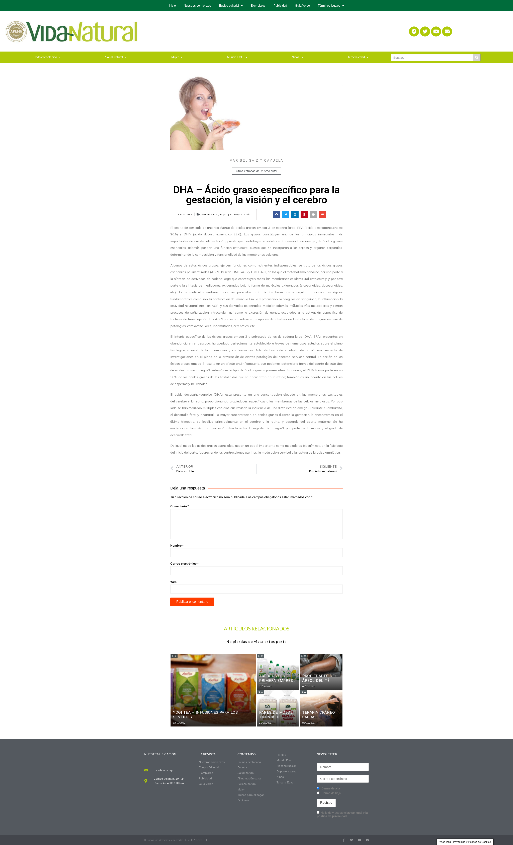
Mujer (175, 57)
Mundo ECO (235, 57)
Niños (295, 57)
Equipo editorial (229, 5)
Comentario (179, 506)
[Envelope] (447, 31)
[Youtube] (436, 31)
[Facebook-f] (343, 840)
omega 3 (237, 214)
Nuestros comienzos (197, 5)
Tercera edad (356, 57)
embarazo (212, 214)
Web (173, 582)
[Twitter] (425, 31)
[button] (276, 214)
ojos (229, 214)
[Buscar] (476, 57)
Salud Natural (114, 57)
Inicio (172, 5)
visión (247, 214)
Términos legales (329, 5)
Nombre (177, 545)
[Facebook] (414, 31)
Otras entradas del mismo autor (256, 171)
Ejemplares (258, 5)
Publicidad (280, 5)
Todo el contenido (45, 57)
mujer (222, 214)
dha (204, 214)
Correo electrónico (184, 563)
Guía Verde (302, 5)
